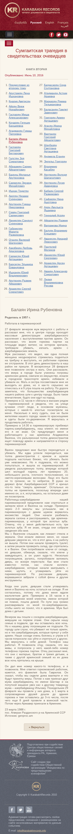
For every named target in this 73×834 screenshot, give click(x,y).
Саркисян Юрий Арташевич (19, 258)
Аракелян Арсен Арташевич (54, 265)
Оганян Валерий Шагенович (19, 241)
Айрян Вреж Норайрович (16, 108)
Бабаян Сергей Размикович (53, 192)
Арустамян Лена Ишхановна (19, 95)
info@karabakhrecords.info (31, 830)
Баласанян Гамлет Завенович (56, 111)
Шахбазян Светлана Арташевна (51, 148)
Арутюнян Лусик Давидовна (54, 184)
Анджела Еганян (54, 156)
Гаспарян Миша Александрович (19, 116)
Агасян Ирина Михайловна (53, 127)
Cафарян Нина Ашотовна (53, 200)
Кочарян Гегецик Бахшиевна (19, 124)
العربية (64, 26)
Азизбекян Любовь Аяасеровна (20, 249)
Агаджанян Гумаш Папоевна (20, 132)
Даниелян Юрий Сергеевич (54, 256)
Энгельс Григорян (55, 161)
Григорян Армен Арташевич (54, 119)
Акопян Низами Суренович (18, 197)
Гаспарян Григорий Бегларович (16, 150)
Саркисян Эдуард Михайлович (20, 184)
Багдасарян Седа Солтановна (55, 86)
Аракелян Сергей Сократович (20, 290)
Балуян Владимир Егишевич (55, 232)
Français (63, 22)
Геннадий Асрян (54, 215)
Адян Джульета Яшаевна (53, 209)
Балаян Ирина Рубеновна (18, 140)
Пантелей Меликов (50, 248)
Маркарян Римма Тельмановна (55, 103)
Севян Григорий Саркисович (19, 214)
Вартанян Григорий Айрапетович (52, 137)
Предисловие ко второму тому (19, 86)
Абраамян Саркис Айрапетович (20, 168)
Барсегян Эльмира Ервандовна (21, 266)
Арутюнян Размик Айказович (20, 282)
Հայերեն (20, 22)
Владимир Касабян (50, 168)
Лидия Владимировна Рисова (53, 282)
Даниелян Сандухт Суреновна (21, 222)
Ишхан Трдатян (19, 190)
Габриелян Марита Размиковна (16, 231)
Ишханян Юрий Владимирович (19, 274)
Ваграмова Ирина (55, 225)
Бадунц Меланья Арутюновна (19, 176)
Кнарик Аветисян (19, 101)
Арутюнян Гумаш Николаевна (20, 206)
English (49, 22)
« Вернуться (36, 727)
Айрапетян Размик (56, 220)
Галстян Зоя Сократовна (16, 160)
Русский (36, 22)
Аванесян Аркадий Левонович (56, 240)
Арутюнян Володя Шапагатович (55, 176)
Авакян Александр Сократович (55, 273)
